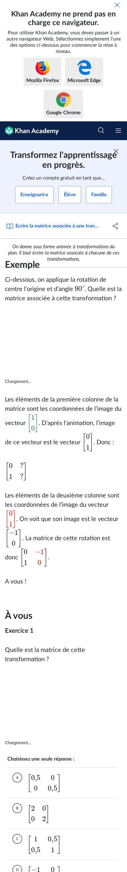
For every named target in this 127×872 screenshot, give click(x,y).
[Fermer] (117, 5)
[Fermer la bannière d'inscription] (116, 151)
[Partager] (115, 226)
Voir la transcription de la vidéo (65, 382)
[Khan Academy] (29, 131)
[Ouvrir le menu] (118, 130)
